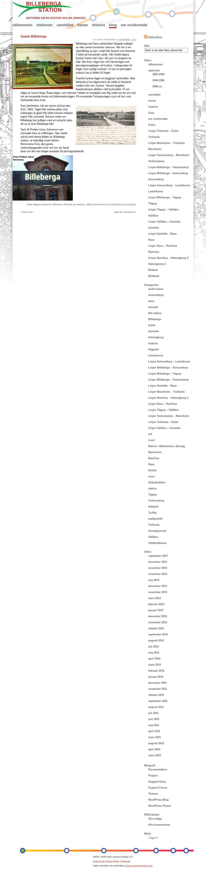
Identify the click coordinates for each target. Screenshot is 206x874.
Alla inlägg (155, 818)
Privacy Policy (113, 861)
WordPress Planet (159, 805)
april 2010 (154, 749)
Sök (146, 45)
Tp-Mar (152, 512)
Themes (153, 793)
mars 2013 (154, 598)
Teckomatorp (156, 161)
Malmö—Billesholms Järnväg (166, 446)
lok (150, 434)
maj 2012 (153, 652)
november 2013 (157, 592)
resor (151, 476)
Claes (99, 40)
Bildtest (153, 270)
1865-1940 (158, 74)
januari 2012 (155, 676)
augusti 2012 (156, 640)
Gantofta (153, 227)
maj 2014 (153, 580)
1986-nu (157, 86)
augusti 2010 (156, 743)
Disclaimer (125, 861)
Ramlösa (153, 251)
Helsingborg (156, 337)
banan (82, 25)
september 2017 (158, 555)
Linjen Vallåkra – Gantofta (164, 221)
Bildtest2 (153, 276)
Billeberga (57, 204)
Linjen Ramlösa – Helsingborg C (168, 257)
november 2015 (157, 567)
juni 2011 (153, 719)
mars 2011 (154, 737)
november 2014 (157, 573)
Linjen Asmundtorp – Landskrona (169, 185)
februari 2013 (156, 604)
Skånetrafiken (156, 482)
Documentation (157, 769)
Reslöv (152, 470)
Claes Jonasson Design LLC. (139, 866)
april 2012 (154, 658)
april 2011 (154, 731)
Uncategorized (157, 530)
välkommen (22, 25)
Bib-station (155, 313)
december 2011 (157, 682)
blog (113, 25)
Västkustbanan (157, 542)
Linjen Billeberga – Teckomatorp (168, 167)
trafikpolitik (155, 518)
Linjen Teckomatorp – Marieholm (168, 155)
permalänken (79, 204)
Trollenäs (154, 136)
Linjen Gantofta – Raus (162, 233)
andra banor (155, 288)
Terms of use (99, 861)
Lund (151, 440)
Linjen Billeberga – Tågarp (164, 197)
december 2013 (157, 586)
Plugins (153, 775)
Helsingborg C (157, 263)
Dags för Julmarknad (125, 212)
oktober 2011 (156, 694)
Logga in (153, 837)
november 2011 (157, 688)
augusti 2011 (156, 707)
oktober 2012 (156, 628)
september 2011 (158, 700)
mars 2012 (154, 664)
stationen (44, 25)
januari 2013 (155, 610)
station (152, 488)
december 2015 (157, 561)
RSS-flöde (155, 37)
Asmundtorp (156, 179)
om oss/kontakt (134, 25)
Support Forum (157, 787)
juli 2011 (153, 713)
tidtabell (153, 506)
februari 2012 (156, 670)
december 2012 (157, 616)
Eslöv (151, 124)
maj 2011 (153, 725)
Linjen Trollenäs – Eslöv (163, 130)
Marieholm (155, 149)
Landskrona (155, 191)
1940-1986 (158, 80)
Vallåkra (153, 215)
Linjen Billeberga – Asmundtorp (168, 173)
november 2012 (157, 622)
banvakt (153, 307)
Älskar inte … (28, 212)
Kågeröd (153, 349)
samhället (65, 25)
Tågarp (152, 203)
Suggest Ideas (157, 781)
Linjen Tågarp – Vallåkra (163, 209)
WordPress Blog (158, 799)
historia (98, 25)
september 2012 (158, 634)
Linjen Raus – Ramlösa (162, 245)
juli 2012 (153, 646)
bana (151, 301)
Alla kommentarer (159, 824)
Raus (151, 239)
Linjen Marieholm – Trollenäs (166, 143)
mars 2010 (154, 755)
